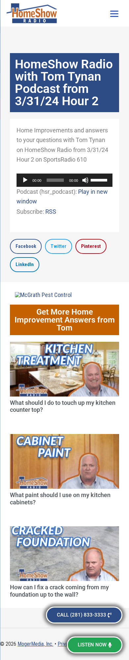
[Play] (25, 180)
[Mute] (85, 180)
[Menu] (114, 13)
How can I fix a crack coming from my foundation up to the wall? (59, 591)
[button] (26, 246)
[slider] (100, 179)
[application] (64, 180)
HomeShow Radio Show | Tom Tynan (33, 13)
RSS (50, 211)
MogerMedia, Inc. (35, 644)
